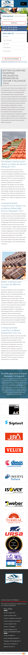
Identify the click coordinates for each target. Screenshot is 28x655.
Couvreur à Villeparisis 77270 (10, 629)
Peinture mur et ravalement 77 (11, 643)
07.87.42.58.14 (11, 29)
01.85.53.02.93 (11, 27)
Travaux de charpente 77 (9, 635)
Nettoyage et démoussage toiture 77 (12, 641)
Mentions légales (18, 653)
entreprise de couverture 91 (16, 603)
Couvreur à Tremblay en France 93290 (12, 618)
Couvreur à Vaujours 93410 (10, 615)
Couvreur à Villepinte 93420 (10, 624)
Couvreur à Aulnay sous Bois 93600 (12, 621)
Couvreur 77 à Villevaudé (9, 626)
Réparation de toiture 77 (9, 646)
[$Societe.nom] (7, 4)
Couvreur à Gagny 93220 (9, 612)
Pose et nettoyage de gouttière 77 (12, 638)
